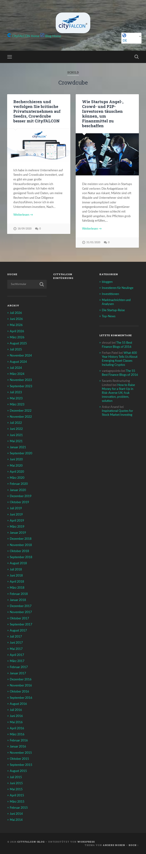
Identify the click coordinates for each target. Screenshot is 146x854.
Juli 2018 (16, 569)
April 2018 (17, 581)
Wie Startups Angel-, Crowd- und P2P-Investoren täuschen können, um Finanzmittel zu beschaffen (102, 113)
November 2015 (21, 752)
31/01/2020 (93, 242)
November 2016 (21, 685)
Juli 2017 (16, 636)
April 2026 (17, 331)
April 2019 (17, 520)
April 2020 (17, 471)
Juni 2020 (16, 459)
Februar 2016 (19, 740)
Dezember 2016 (21, 679)
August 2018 (18, 563)
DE (125, 40)
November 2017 (21, 612)
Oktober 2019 (19, 502)
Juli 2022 (16, 422)
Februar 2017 (19, 667)
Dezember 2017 (21, 606)
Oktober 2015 (19, 758)
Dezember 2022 (21, 410)
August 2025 (18, 343)
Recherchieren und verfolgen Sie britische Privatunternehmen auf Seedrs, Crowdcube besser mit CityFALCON (37, 111)
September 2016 (21, 697)
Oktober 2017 (19, 618)
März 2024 (17, 373)
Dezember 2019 (21, 496)
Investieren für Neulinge (117, 287)
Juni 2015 (16, 783)
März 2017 (17, 661)
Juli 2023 (16, 392)
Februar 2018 (19, 593)
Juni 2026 (16, 318)
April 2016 (17, 728)
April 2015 (17, 795)
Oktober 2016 (19, 691)
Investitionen (110, 293)
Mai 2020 (16, 465)
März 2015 (17, 801)
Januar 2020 (18, 490)
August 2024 (18, 361)
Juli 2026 (16, 312)
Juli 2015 (16, 777)
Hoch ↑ (134, 845)
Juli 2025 (16, 349)
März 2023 (17, 404)
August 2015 (18, 770)
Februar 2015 (19, 807)
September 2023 (21, 386)
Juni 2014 (16, 813)
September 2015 (21, 764)
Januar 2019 (18, 532)
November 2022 (21, 416)
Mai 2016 (16, 722)
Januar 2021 (18, 447)
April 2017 (17, 654)
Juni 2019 (16, 514)
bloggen (107, 281)
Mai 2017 (16, 648)
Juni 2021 (16, 435)
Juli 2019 (16, 508)
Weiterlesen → (23, 214)
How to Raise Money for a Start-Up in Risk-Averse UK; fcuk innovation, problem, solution (118, 392)
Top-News (108, 316)
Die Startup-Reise (113, 310)
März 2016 (17, 734)
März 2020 (17, 477)
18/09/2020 (25, 228)
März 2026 (17, 337)
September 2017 (21, 624)
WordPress (86, 841)
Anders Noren (114, 845)
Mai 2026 (16, 325)
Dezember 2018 (21, 538)
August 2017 (18, 630)
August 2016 (18, 703)
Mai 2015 (16, 789)
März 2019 (17, 526)
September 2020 (21, 453)
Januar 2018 (18, 600)
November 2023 (21, 379)
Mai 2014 (16, 819)
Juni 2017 (16, 642)
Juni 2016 (16, 715)
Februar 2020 (19, 483)
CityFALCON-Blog (31, 841)
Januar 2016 (18, 746)
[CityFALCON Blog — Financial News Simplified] (73, 22)
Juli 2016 (16, 709)
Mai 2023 (16, 398)
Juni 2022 (16, 428)
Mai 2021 (16, 441)
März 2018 (17, 587)
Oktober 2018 (19, 551)
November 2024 (21, 355)
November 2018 (21, 545)
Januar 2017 (18, 673)
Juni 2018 (16, 575)
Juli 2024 (16, 367)
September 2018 (21, 557)
